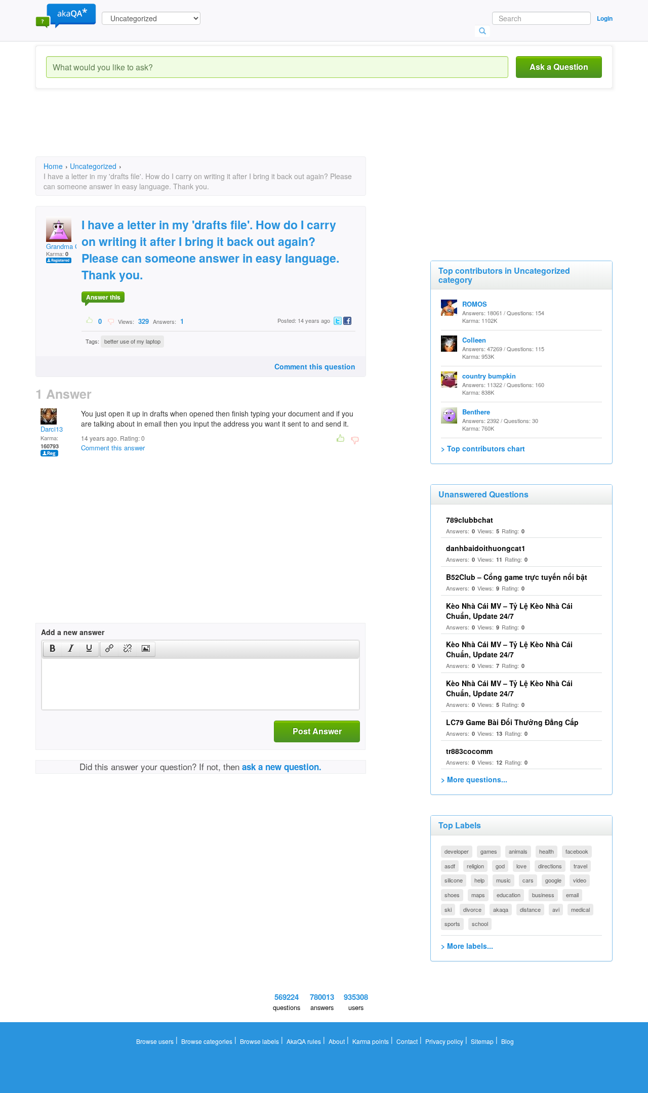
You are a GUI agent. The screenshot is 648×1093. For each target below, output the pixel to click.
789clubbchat (469, 520)
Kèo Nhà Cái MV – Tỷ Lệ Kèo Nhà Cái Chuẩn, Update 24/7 (509, 611)
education (508, 895)
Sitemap (482, 1041)
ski (448, 909)
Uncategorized (93, 166)
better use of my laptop (132, 341)
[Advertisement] (219, 131)
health (546, 851)
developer (456, 851)
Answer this (103, 297)
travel (580, 866)
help (479, 880)
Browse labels (259, 1041)
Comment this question (314, 366)
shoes (452, 895)
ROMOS (474, 304)
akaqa (500, 909)
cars (528, 880)
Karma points (370, 1041)
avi (555, 909)
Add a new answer (72, 632)
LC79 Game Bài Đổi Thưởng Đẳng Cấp (512, 722)
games (488, 851)
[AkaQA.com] (66, 15)
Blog (507, 1041)
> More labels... (467, 946)
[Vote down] (110, 321)
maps (478, 895)
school (480, 923)
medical (580, 909)
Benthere (476, 411)
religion (475, 866)
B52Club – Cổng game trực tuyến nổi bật (516, 577)
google (553, 880)
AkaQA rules (304, 1041)
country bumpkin (489, 376)
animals (518, 851)
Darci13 (51, 429)
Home (53, 166)
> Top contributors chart (483, 448)
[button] (52, 649)
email (572, 895)
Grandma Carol (68, 246)
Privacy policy (444, 1041)
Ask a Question (559, 66)
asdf (449, 866)
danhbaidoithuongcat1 (485, 548)
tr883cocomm (469, 751)
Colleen (474, 340)
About (337, 1041)
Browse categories (206, 1041)
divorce (472, 909)
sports (452, 923)
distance (530, 909)
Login (605, 18)
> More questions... (474, 779)
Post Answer (317, 731)
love (521, 866)
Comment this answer (113, 447)
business (543, 895)
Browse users (155, 1041)
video (579, 880)
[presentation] (53, 649)
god (500, 866)
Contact (407, 1041)
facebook (576, 851)
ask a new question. (281, 767)
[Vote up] (90, 321)
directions (550, 866)
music (503, 880)
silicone (453, 880)
